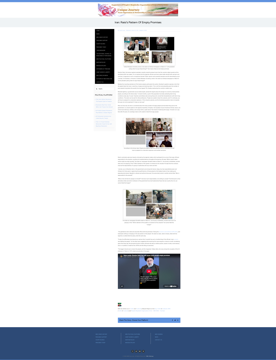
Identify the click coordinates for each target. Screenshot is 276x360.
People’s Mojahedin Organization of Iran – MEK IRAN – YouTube (148, 311)
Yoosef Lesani (122, 30)
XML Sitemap (149, 356)
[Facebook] (172, 320)
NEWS (145, 30)
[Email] (177, 320)
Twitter (132, 308)
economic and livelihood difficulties (168, 231)
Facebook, (164, 308)
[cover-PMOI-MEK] (138, 4)
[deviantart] (143, 351)
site (156, 308)
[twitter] (136, 351)
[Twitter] (175, 320)
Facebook (138, 308)
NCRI (169, 308)
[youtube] (139, 351)
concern (176, 239)
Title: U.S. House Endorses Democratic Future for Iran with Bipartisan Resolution (104, 124)
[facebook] (132, 351)
